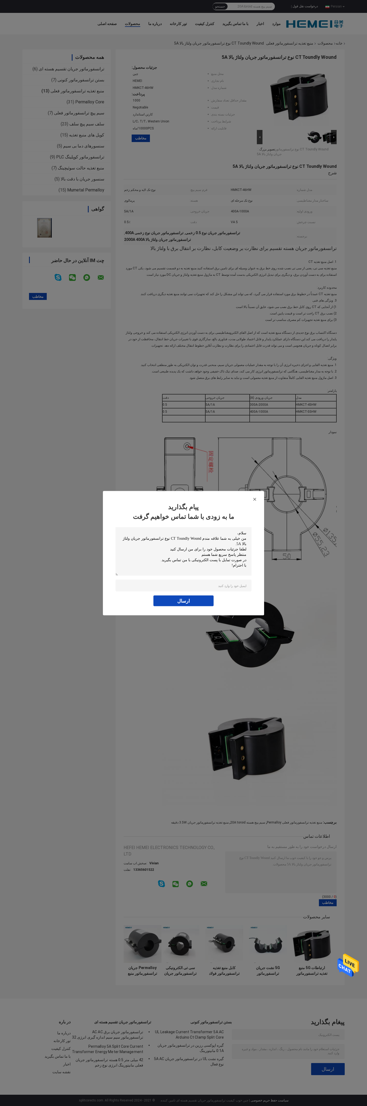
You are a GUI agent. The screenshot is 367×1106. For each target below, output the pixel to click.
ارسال (183, 600)
